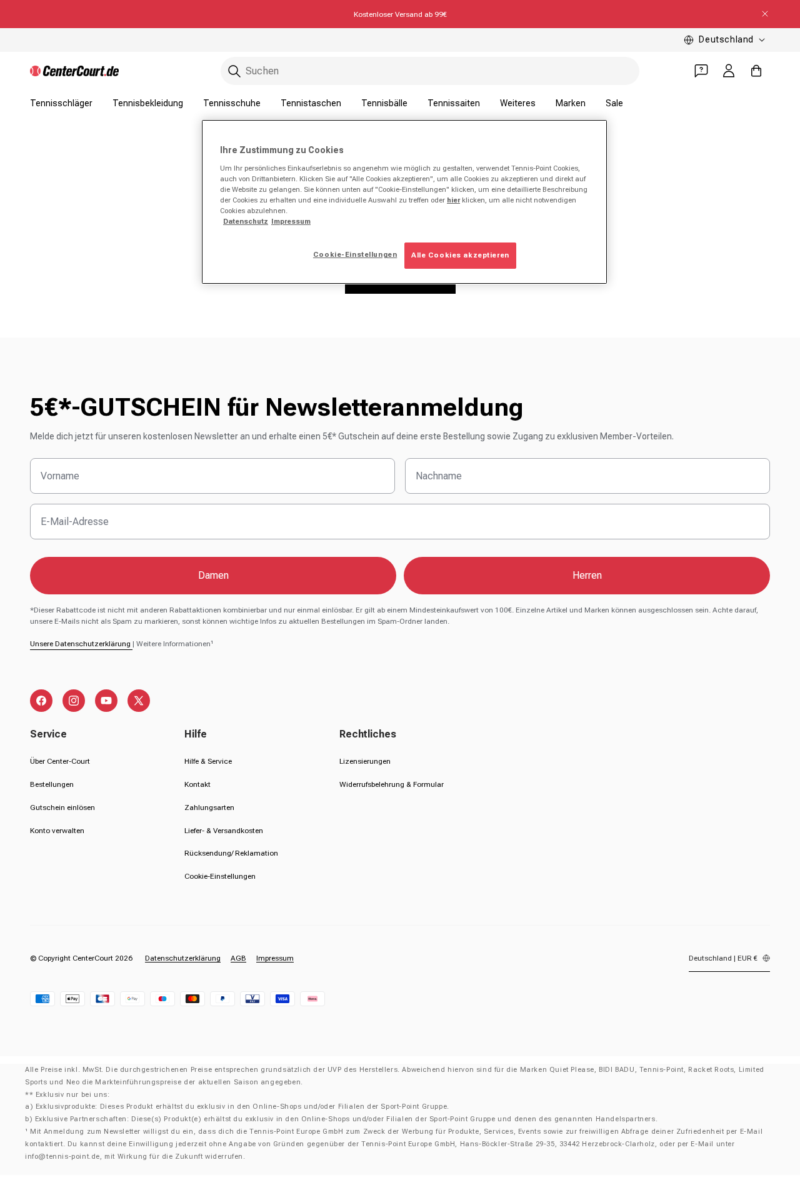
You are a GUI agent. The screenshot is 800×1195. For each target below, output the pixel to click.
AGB (238, 958)
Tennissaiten (454, 103)
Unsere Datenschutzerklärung (81, 643)
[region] (404, 201)
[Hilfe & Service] (701, 70)
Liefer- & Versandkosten (223, 830)
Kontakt (197, 784)
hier (453, 200)
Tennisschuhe (232, 103)
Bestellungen (52, 784)
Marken (571, 103)
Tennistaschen (311, 103)
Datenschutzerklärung (183, 958)
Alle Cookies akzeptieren (460, 255)
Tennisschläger (61, 103)
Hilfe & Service (208, 761)
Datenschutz (245, 221)
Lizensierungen (365, 761)
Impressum (275, 958)
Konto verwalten (57, 830)
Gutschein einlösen (62, 807)
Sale (614, 103)
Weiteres (518, 103)
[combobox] (430, 71)
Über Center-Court (60, 761)
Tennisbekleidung (147, 103)
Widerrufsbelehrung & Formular (391, 784)
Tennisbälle (384, 103)
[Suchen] (234, 71)
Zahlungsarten (209, 807)
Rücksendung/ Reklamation (231, 853)
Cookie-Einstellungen (220, 876)
